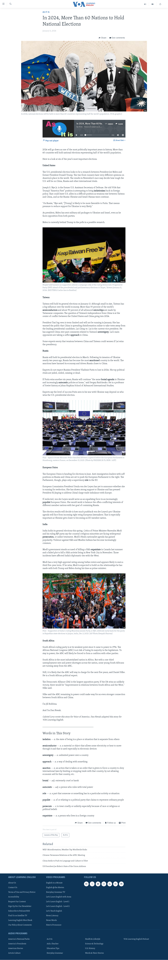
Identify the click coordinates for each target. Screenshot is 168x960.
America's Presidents (17, 944)
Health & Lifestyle (92, 939)
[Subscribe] (121, 884)
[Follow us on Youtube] (98, 884)
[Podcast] (115, 884)
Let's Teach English (54, 911)
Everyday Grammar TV (55, 892)
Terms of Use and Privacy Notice (21, 892)
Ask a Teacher (53, 944)
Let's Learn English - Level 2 (57, 906)
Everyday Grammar (55, 953)
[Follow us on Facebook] (86, 884)
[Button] (102, 37)
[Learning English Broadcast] (145, 4)
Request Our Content (17, 902)
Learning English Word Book (20, 920)
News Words (51, 920)
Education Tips (53, 948)
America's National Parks (19, 939)
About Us (12, 883)
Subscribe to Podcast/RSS (19, 911)
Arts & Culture (14, 953)
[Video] (152, 4)
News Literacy (52, 916)
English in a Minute (54, 883)
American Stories (15, 948)
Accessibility (13, 897)
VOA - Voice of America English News (94, 127)
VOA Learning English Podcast (136, 939)
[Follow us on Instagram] (103, 884)
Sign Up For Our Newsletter (19, 906)
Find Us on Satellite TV (17, 916)
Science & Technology (94, 944)
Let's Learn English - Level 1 (57, 902)
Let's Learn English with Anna (58, 897)
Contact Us (12, 888)
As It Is (46, 12)
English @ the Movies (55, 888)
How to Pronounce (53, 925)
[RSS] (109, 884)
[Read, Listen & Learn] (160, 4)
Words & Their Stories (94, 953)
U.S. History (90, 948)
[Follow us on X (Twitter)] (92, 884)
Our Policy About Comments (20, 925)
